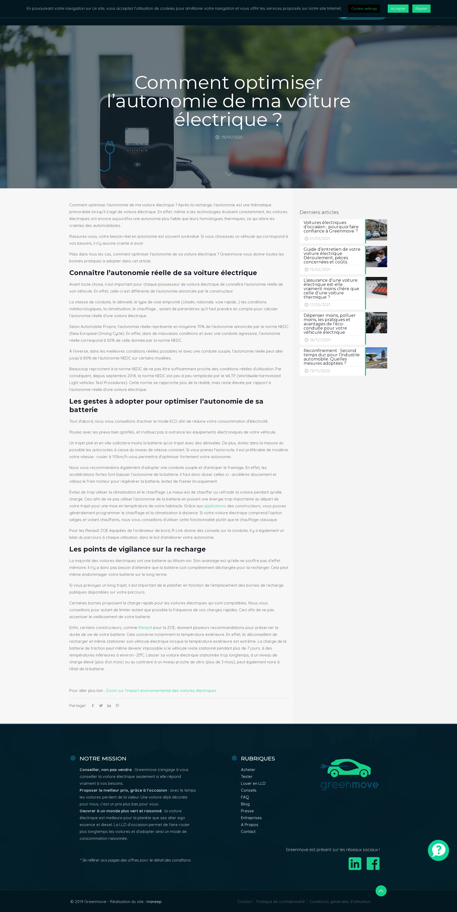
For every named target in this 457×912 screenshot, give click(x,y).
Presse (247, 810)
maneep (154, 901)
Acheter (248, 769)
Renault (145, 627)
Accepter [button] (398, 8)
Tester (247, 776)
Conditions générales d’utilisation (339, 901)
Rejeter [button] (421, 8)
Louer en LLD (253, 783)
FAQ (245, 797)
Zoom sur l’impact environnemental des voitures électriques (161, 690)
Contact (248, 831)
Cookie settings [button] (364, 8)
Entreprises (251, 817)
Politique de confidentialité (281, 901)
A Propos (249, 824)
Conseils (249, 790)
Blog (245, 803)
